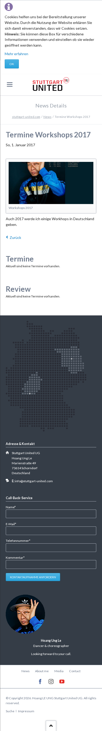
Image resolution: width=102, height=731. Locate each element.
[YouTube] (62, 682)
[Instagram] (51, 682)
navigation (9, 84)
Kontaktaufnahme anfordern (33, 577)
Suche (10, 711)
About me (42, 671)
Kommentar (15, 557)
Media (59, 671)
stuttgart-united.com (26, 116)
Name (13, 507)
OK (11, 64)
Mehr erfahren (16, 54)
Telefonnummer (18, 540)
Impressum (26, 711)
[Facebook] (40, 682)
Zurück (15, 237)
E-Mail (13, 524)
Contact (75, 671)
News (47, 116)
